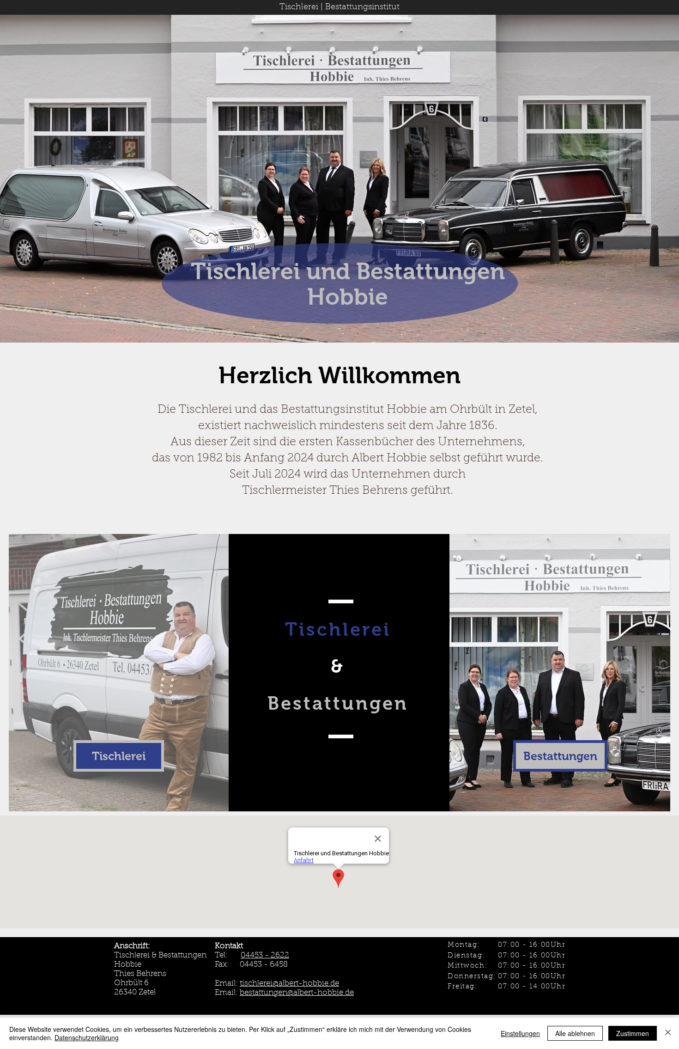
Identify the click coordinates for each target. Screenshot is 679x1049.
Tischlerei (298, 7)
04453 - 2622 (265, 955)
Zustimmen (632, 1033)
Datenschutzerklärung (87, 1037)
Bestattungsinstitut (362, 7)
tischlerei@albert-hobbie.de (289, 984)
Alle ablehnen (575, 1033)
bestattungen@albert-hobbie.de (297, 993)
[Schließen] (667, 1033)
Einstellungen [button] (520, 1033)
